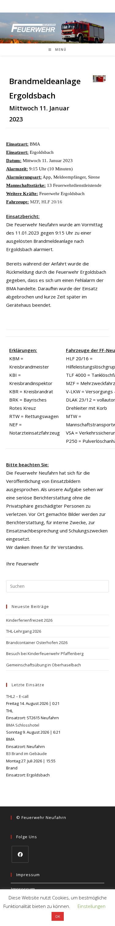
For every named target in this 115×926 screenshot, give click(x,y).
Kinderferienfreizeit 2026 (29, 620)
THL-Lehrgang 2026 (23, 631)
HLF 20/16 (51, 201)
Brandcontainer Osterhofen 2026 (36, 642)
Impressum (23, 889)
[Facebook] (20, 854)
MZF (34, 201)
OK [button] (57, 916)
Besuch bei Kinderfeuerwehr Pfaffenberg (44, 653)
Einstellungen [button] (91, 906)
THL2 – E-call (17, 696)
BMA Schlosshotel (22, 725)
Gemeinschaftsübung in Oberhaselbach (43, 665)
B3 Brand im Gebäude (26, 753)
